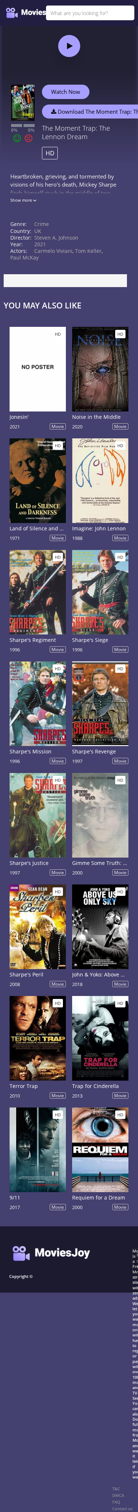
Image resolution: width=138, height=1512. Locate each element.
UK (37, 230)
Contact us (122, 1508)
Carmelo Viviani (53, 250)
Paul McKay (24, 257)
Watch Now (65, 91)
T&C (116, 1488)
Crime (41, 223)
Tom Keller (88, 250)
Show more (21, 200)
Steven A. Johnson (56, 237)
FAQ (116, 1502)
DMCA (118, 1495)
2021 (40, 244)
